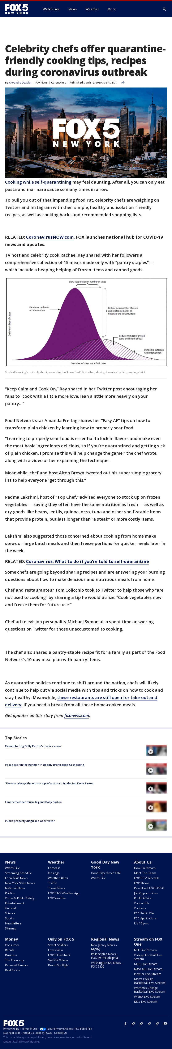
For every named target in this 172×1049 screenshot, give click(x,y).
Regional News (105, 939)
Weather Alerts (58, 878)
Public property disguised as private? (30, 821)
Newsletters (13, 923)
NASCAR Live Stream (148, 969)
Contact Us (141, 903)
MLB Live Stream (146, 964)
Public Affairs (142, 898)
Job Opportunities (146, 893)
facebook (125, 1023)
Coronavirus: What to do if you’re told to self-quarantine (87, 561)
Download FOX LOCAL (149, 888)
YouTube (149, 1023)
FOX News (41, 82)
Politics (10, 893)
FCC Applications (145, 918)
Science (10, 913)
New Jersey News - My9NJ (104, 947)
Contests (140, 908)
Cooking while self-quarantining (38, 182)
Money (11, 939)
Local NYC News (16, 878)
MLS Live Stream (145, 1002)
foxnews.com (76, 715)
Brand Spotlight (58, 965)
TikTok (141, 1023)
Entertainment (14, 903)
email (165, 1023)
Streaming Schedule (18, 873)
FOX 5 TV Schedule (147, 878)
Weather (56, 862)
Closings (53, 873)
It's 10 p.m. (141, 923)
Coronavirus (58, 82)
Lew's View (55, 950)
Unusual (10, 908)
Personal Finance (16, 965)
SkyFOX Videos (58, 960)
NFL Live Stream (145, 950)
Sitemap (10, 928)
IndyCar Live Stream (147, 974)
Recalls (9, 950)
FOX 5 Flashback (59, 955)
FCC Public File (144, 913)
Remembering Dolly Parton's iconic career (33, 746)
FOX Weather (57, 898)
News (10, 862)
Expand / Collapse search (164, 9)
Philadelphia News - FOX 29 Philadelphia (104, 956)
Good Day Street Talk (105, 873)
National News (15, 888)
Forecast (54, 868)
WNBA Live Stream (147, 997)
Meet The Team (145, 873)
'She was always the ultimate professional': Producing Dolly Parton (49, 783)
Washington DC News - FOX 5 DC (107, 964)
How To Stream (145, 868)
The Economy (14, 960)
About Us (142, 862)
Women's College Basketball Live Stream (149, 990)
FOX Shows (142, 883)
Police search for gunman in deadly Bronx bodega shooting (44, 765)
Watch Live (12, 868)
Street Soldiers (58, 945)
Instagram (133, 1023)
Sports (9, 918)
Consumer (12, 945)
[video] (156, 750)
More (112, 9)
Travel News (56, 888)
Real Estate (12, 970)
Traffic (52, 883)
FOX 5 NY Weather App (63, 893)
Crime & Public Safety (19, 898)
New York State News (20, 883)
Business (11, 955)
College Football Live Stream (148, 957)
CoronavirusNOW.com (50, 237)
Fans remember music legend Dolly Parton (33, 802)
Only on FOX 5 (61, 939)
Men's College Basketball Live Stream (149, 981)
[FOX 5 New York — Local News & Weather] (19, 9)
